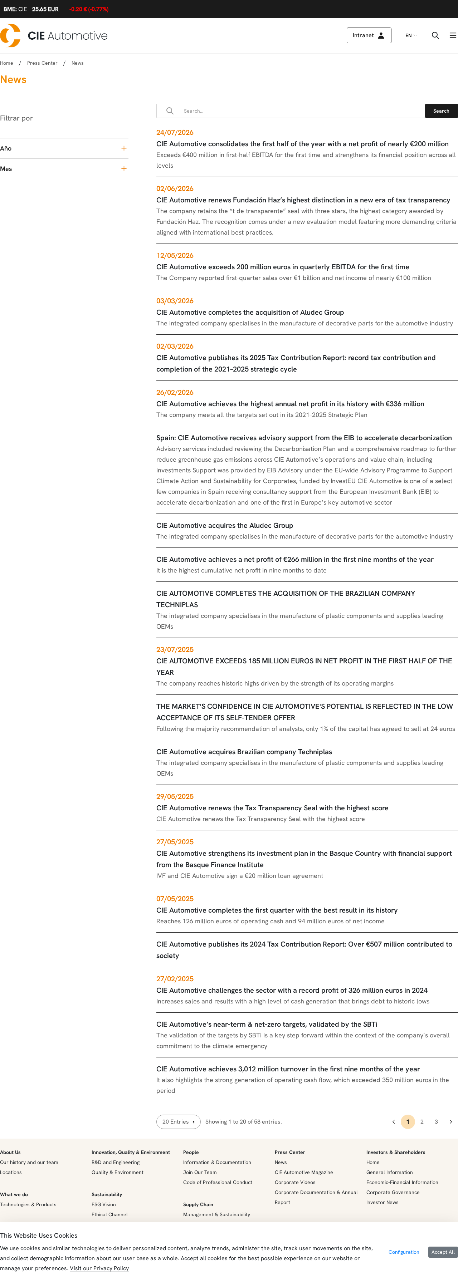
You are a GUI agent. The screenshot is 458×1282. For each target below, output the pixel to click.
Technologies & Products (28, 1204)
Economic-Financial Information (402, 1182)
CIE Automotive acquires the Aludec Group (224, 525)
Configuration (404, 1252)
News (281, 1162)
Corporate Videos (295, 1182)
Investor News (382, 1202)
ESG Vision (104, 1204)
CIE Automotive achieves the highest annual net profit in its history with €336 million (290, 403)
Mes (6, 168)
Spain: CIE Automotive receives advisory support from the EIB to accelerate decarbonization (304, 437)
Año (5, 148)
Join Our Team (200, 1172)
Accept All (443, 1252)
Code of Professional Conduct (217, 1182)
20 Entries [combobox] (175, 1121)
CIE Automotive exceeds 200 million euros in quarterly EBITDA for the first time (282, 266)
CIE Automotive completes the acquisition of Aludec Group (250, 312)
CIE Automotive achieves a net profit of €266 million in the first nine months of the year (295, 559)
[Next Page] (451, 1122)
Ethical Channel (110, 1214)
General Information (389, 1172)
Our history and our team (29, 1162)
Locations (11, 1172)
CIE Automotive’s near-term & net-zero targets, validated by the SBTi (266, 1024)
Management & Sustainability (216, 1214)
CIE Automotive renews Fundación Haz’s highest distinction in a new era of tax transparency (303, 200)
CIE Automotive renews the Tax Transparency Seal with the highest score (272, 807)
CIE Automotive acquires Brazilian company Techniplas (244, 751)
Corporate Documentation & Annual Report (316, 1197)
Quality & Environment (117, 1172)
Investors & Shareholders (395, 1152)
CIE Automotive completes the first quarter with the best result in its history (277, 910)
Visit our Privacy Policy (99, 1268)
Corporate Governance (393, 1192)
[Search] (441, 111)
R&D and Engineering (116, 1162)
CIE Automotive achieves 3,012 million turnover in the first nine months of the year (288, 1069)
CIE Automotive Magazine (304, 1172)
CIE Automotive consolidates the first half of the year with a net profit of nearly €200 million (302, 143)
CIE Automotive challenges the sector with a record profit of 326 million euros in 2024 (292, 990)
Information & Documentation (217, 1162)
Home (6, 63)
